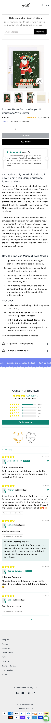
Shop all (5, 640)
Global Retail (7, 653)
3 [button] (27, 619)
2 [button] (24, 619)
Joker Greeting (28, 704)
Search (5, 644)
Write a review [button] (25, 422)
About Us (6, 648)
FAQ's (4, 657)
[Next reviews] (47, 158)
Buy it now (25, 142)
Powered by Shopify (25, 708)
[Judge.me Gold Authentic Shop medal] (18, 437)
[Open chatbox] (46, 718)
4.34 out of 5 (32, 395)
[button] (47, 5)
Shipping (6, 121)
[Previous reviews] (4, 158)
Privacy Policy (7, 670)
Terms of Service (9, 666)
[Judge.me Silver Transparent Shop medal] (31, 437)
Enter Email (40, 32)
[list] (25, 68)
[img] (8, 457)
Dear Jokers (7, 661)
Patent (5, 674)
